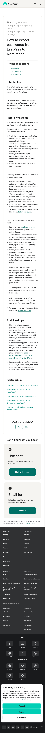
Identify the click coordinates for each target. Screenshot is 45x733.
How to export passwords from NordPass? (19, 390)
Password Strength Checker (30, 589)
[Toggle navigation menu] (35, 3)
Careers (5, 621)
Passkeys (6, 579)
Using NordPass (19, 22)
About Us (6, 612)
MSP (25, 548)
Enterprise (6, 561)
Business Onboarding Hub (11, 603)
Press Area (6, 616)
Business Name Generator (32, 579)
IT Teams (6, 552)
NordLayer (27, 621)
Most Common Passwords (11, 583)
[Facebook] (8, 727)
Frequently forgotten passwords (9, 589)
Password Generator (30, 583)
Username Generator (30, 574)
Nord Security (28, 612)
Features (6, 565)
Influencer (27, 539)
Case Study (6, 598)
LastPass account (28, 227)
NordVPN (27, 616)
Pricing (5, 534)
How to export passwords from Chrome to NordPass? (19, 401)
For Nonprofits (28, 552)
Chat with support (22, 472)
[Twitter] (4, 727)
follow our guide (24, 212)
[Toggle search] (40, 4)
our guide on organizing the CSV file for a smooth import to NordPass (20, 355)
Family (5, 543)
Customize (21, 718)
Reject (21, 712)
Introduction (15, 68)
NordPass (8, 22)
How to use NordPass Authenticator (21, 396)
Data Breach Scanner (30, 594)
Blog (4, 574)
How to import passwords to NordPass (22, 385)
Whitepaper (7, 594)
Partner (26, 543)
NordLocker (28, 625)
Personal (6, 539)
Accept (22, 706)
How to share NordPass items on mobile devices (20, 408)
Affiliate (26, 534)
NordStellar (27, 629)
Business (6, 557)
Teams (5, 548)
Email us (22, 511)
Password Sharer (29, 598)
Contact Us (6, 625)
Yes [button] (19, 427)
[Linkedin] (27, 727)
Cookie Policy (26, 700)
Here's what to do (17, 71)
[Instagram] (22, 727)
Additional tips (16, 74)
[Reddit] (17, 727)
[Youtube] (13, 727)
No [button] (26, 427)
